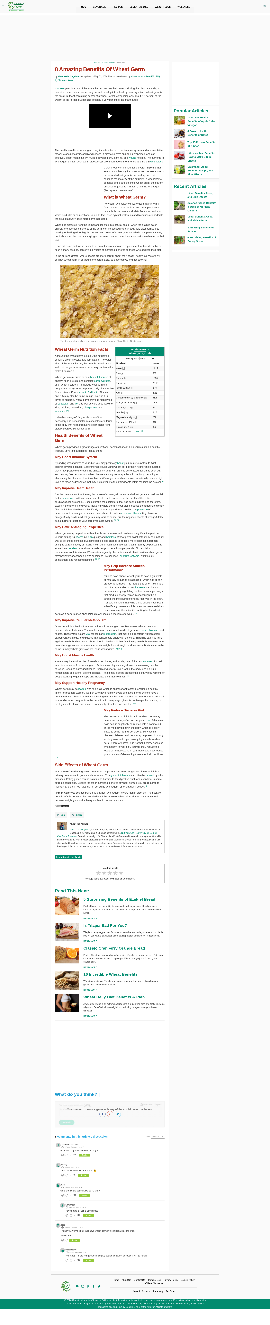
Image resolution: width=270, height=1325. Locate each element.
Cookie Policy (188, 1280)
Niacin (94, 392)
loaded (82, 689)
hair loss (111, 537)
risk (148, 720)
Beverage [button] (99, 7)
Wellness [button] (183, 7)
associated (69, 498)
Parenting (158, 1291)
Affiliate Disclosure (153, 1283)
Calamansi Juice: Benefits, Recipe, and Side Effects (200, 170)
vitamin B (84, 392)
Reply (84, 1155)
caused (150, 775)
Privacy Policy (171, 1280)
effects (80, 537)
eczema (134, 556)
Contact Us (139, 1280)
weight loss (156, 161)
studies (73, 548)
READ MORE (90, 918)
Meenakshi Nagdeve (68, 76)
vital (88, 634)
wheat (60, 88)
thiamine (153, 630)
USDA (137, 431)
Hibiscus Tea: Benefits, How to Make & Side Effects (201, 157)
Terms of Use (154, 1280)
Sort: (148, 1136)
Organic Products (141, 1291)
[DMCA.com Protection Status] (62, 806)
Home (116, 1280)
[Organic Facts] (16, 6)
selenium (60, 411)
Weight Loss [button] (163, 7)
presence (142, 509)
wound (132, 157)
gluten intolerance (120, 775)
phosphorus (90, 407)
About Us (126, 1280)
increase (140, 587)
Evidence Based (65, 80)
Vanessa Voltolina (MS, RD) (145, 76)
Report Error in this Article (68, 857)
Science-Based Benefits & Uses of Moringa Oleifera (201, 207)
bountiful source (99, 377)
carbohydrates (102, 381)
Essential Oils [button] (139, 7)
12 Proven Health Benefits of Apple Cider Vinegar (201, 121)
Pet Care (170, 1291)
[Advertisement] (110, 1054)
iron (77, 403)
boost (120, 463)
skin (90, 537)
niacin (144, 630)
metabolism (109, 634)
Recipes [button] (118, 7)
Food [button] (83, 7)
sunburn (124, 556)
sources (148, 661)
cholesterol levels (131, 513)
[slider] (110, 873)
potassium (63, 403)
